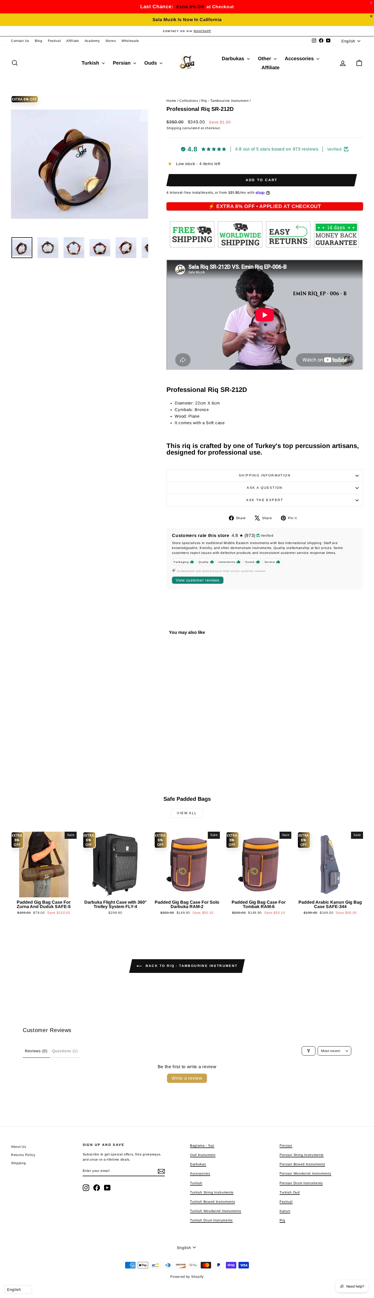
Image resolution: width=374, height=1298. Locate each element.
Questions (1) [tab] (65, 1051)
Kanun (285, 1211)
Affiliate (72, 41)
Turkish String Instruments (212, 1192)
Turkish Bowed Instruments (212, 1202)
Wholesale (130, 41)
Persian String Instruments (302, 1155)
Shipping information (265, 475)
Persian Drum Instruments (301, 1183)
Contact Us (20, 41)
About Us (18, 1147)
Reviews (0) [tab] (36, 1051)
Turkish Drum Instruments (211, 1220)
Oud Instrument (202, 1155)
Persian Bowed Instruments (302, 1164)
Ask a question (265, 488)
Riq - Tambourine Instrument (225, 101)
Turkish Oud (290, 1192)
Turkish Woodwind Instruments (215, 1211)
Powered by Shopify (187, 1277)
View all (187, 813)
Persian (122, 63)
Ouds (151, 63)
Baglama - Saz (202, 1145)
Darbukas (234, 58)
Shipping (174, 128)
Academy (92, 41)
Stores (110, 41)
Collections (188, 101)
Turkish (91, 63)
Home (171, 101)
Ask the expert (264, 500)
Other (265, 58)
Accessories (300, 58)
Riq (282, 1220)
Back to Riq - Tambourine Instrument (190, 966)
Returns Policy (23, 1155)
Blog (38, 41)
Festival (54, 41)
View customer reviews (198, 580)
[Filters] (308, 1051)
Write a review (187, 1078)
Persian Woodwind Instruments (305, 1173)
